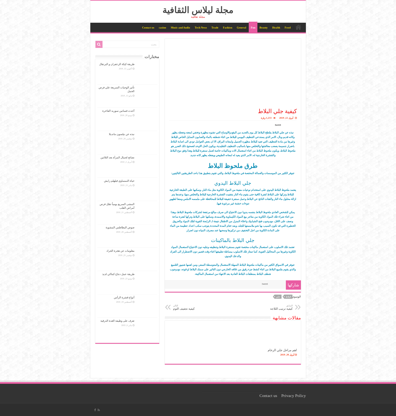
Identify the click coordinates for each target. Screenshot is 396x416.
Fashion (227, 27)
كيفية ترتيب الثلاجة (281, 307)
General (241, 27)
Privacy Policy (293, 395)
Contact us (148, 27)
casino (162, 27)
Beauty (263, 27)
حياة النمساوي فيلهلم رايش (119, 180)
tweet (278, 124)
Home (298, 27)
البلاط (288, 296)
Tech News (201, 27)
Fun (253, 27)
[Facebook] (95, 410)
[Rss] (98, 410)
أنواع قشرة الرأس (124, 297)
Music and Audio (180, 27)
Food (288, 27)
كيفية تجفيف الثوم (184, 307)
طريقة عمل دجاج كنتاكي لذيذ (118, 274)
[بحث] (99, 44)
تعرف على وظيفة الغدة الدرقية (117, 320)
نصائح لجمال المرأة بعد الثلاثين (117, 157)
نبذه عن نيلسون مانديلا (121, 134)
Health (276, 27)
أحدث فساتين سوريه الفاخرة (118, 110)
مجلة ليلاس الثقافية (198, 10)
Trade (214, 27)
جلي (278, 296)
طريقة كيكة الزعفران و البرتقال (116, 64)
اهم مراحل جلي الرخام (282, 350)
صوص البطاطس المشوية (120, 227)
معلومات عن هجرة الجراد (120, 250)
